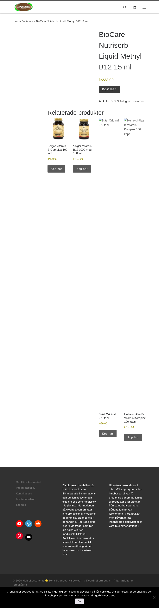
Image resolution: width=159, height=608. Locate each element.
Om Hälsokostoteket (28, 482)
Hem (15, 21)
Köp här (109, 89)
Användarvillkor (25, 499)
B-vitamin (27, 21)
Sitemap (21, 504)
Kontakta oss (24, 493)
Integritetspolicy (25, 487)
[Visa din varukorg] (135, 7)
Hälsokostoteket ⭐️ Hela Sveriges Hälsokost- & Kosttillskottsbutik (66, 580)
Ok (79, 601)
